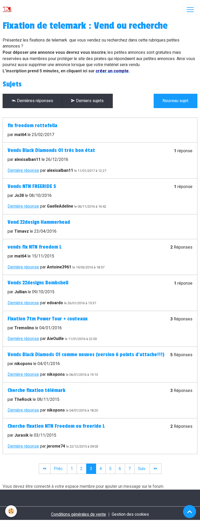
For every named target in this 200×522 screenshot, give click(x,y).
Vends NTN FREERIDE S (32, 186)
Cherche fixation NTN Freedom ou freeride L (56, 426)
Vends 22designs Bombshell (38, 283)
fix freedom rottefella (32, 125)
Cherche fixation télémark (36, 390)
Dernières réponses (34, 100)
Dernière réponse (23, 170)
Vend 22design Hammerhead (39, 222)
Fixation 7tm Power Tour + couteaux (48, 319)
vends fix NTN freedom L (34, 247)
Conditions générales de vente (78, 514)
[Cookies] (11, 511)
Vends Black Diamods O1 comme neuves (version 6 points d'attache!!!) (86, 354)
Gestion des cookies (130, 514)
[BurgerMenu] (190, 10)
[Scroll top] (189, 511)
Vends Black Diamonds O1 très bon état (51, 150)
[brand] (9, 10)
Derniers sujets (89, 100)
